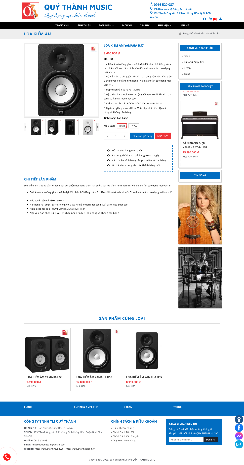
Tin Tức (145, 25)
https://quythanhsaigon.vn (80, 448)
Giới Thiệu (84, 25)
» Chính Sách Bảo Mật (123, 432)
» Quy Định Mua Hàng (123, 440)
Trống (177, 406)
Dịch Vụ (127, 25)
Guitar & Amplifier (86, 406)
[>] (97, 127)
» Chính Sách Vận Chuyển (125, 436)
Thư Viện (164, 25)
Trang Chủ (62, 25)
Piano (28, 406)
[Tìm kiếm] (204, 19)
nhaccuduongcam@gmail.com (48, 444)
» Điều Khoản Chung (122, 428)
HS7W (133, 126)
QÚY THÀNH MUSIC (143, 459)
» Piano (186, 56)
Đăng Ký (210, 439)
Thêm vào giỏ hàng (141, 136)
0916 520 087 (164, 4)
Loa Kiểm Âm (213, 33)
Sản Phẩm (105, 25)
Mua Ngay (162, 135)
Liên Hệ (184, 25)
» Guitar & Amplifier (193, 61)
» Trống (186, 73)
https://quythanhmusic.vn (49, 448)
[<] (25, 127)
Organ (128, 406)
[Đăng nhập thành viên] (220, 19)
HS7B (122, 126)
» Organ (186, 67)
